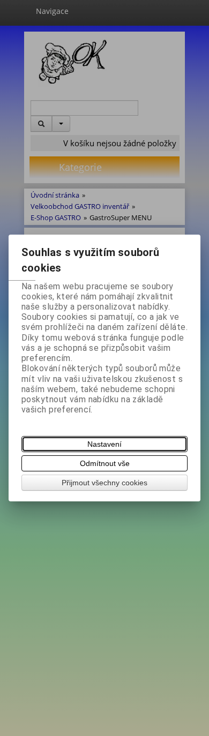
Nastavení (104, 444)
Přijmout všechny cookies (104, 482)
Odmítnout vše (105, 463)
